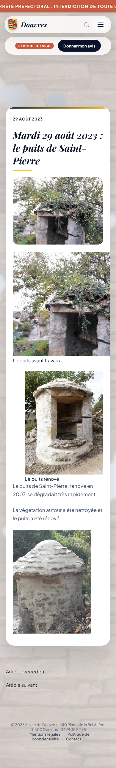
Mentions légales (44, 734)
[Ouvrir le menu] (100, 25)
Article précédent (26, 671)
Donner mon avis (79, 45)
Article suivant (21, 685)
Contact (73, 739)
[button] (70, 24)
